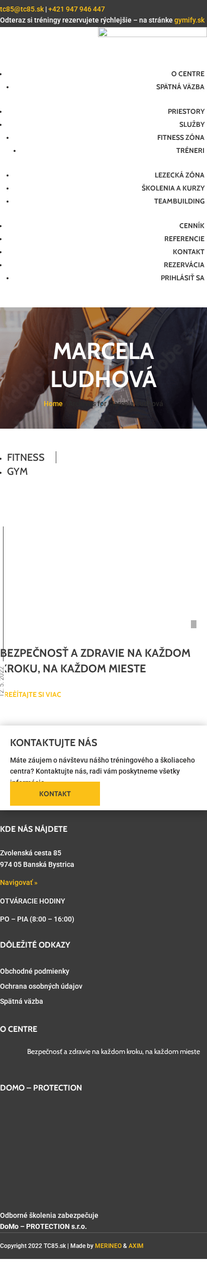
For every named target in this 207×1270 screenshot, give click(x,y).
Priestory (186, 111)
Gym (17, 471)
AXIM (136, 1245)
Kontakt (188, 251)
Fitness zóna (180, 137)
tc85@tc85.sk (22, 9)
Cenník (191, 225)
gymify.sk (189, 20)
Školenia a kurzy (173, 188)
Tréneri (190, 150)
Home (53, 404)
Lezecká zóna (179, 174)
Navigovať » (19, 882)
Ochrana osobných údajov (41, 986)
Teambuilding (179, 201)
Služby (191, 124)
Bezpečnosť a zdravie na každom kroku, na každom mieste (113, 1051)
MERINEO (108, 1245)
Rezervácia (184, 264)
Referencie (184, 238)
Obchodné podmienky (34, 971)
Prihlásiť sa (182, 277)
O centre (187, 73)
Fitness (26, 457)
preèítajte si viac (30, 694)
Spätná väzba (180, 86)
